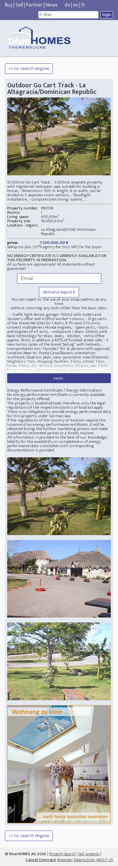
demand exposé (59, 292)
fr (84, 5)
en (75, 5)
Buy (8, 5)
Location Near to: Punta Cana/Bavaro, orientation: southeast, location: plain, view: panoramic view (51, 355)
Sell (19, 5)
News (51, 5)
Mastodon (65, 859)
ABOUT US (104, 859)
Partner (34, 5)
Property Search (62, 854)
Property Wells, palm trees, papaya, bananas (45, 370)
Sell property (89, 854)
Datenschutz (84, 859)
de (67, 5)
